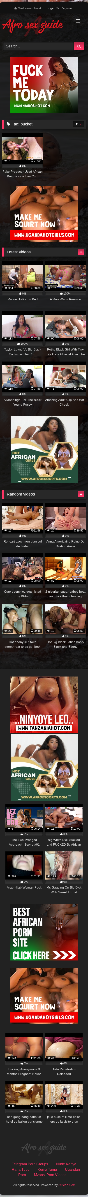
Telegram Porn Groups (30, 1164)
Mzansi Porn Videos (50, 1175)
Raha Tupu (21, 1169)
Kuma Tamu (47, 1169)
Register (66, 8)
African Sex (66, 1185)
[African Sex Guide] (36, 27)
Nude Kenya (66, 1164)
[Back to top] (74, 1183)
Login (51, 8)
